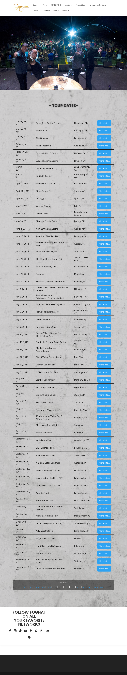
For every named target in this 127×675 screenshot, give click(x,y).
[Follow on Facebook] (10, 631)
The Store (45, 11)
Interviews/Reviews (98, 5)
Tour (45, 5)
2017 (55, 587)
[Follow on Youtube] (25, 631)
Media (67, 5)
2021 (31, 587)
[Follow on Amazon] (41, 631)
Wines (35, 11)
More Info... (104, 123)
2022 (25, 587)
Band (35, 5)
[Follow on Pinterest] (30, 631)
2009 (102, 587)
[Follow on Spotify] (29, 637)
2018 (49, 587)
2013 (78, 587)
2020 (37, 587)
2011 (90, 587)
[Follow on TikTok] (20, 631)
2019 (43, 587)
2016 (61, 587)
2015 (66, 587)
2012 (84, 587)
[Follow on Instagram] (15, 631)
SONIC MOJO (56, 5)
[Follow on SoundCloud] (47, 631)
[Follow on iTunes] (36, 631)
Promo (56, 11)
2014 (72, 587)
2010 (96, 587)
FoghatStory (81, 5)
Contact (65, 11)
